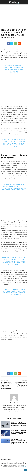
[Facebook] (8, 43)
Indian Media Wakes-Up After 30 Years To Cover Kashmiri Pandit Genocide (14, 187)
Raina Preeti (5, 40)
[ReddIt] (19, 43)
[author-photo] (14, 400)
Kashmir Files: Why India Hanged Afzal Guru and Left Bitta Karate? (14, 292)
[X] (11, 43)
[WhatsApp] (15, 43)
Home (2, 26)
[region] (14, 16)
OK (25, 470)
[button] (3, 2)
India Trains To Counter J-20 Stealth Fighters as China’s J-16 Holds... (19, 432)
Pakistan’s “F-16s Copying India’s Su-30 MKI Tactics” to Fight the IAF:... (19, 441)
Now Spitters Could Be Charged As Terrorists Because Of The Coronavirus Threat (21, 384)
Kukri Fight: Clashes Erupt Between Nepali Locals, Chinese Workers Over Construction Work (6, 385)
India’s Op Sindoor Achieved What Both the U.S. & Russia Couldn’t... (19, 423)
